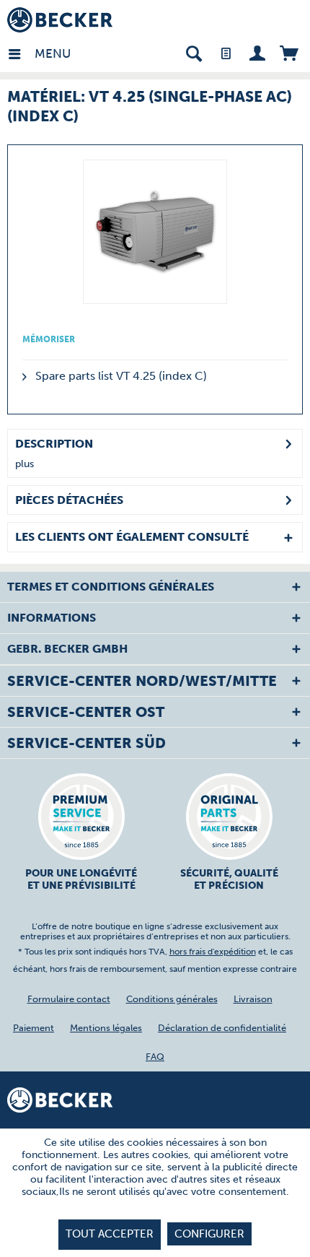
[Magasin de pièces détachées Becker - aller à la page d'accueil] (59, 19)
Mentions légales (106, 1027)
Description (54, 444)
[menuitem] (21, 52)
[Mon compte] (257, 52)
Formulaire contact (68, 998)
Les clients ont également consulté (132, 537)
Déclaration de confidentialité (222, 1027)
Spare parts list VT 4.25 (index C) (119, 376)
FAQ (155, 1056)
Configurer (209, 1233)
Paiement (33, 1027)
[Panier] (288, 52)
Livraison (253, 998)
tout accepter (110, 1233)
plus (24, 464)
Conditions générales (172, 998)
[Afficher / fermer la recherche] (193, 52)
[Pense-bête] (225, 52)
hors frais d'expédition (212, 952)
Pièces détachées (69, 500)
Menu (38, 53)
